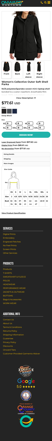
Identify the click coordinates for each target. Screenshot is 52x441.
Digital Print (7, 145)
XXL (14, 128)
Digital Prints (9, 234)
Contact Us (8, 319)
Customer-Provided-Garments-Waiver (21, 353)
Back (17, 74)
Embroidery (9, 238)
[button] (45, 2)
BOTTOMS (8, 296)
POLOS (6, 280)
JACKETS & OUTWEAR (13, 292)
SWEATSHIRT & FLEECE (14, 277)
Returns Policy (10, 331)
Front (6, 74)
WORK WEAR (9, 303)
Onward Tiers (9, 350)
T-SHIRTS (7, 273)
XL (4, 128)
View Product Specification (14, 213)
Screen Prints (9, 249)
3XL (25, 128)
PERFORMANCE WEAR (14, 288)
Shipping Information (13, 335)
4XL (36, 128)
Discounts (8, 346)
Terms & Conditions (12, 327)
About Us (7, 323)
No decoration (8, 149)
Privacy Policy (9, 342)
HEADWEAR (9, 284)
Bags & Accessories (12, 299)
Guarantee (8, 338)
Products (7, 269)
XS (4, 123)
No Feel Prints (10, 245)
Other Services (10, 253)
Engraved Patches (12, 242)
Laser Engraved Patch (11, 142)
